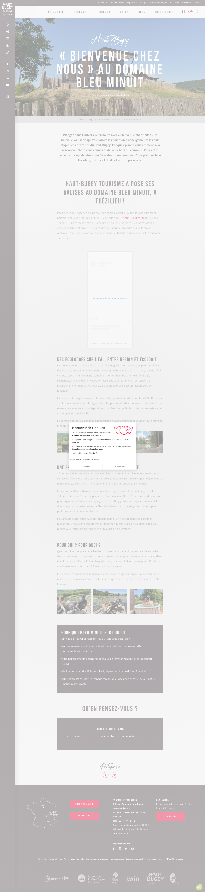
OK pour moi (119, 466)
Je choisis (85, 466)
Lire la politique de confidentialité (84, 453)
